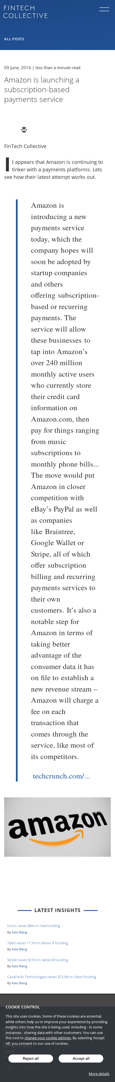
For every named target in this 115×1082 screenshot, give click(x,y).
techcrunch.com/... (61, 776)
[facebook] (64, 130)
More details (99, 1073)
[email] (24, 130)
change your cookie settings (48, 1037)
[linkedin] (50, 130)
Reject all (31, 1058)
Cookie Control (23, 1007)
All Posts (14, 38)
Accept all (81, 1058)
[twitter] (37, 130)
